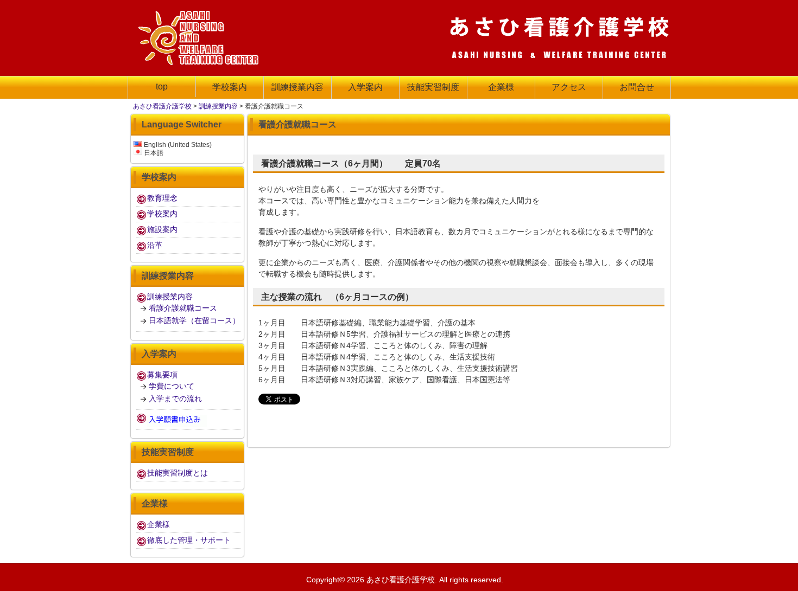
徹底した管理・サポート (189, 540)
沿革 (154, 245)
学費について (171, 386)
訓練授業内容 (218, 106)
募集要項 (162, 374)
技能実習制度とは (177, 472)
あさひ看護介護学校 (162, 106)
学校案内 (162, 213)
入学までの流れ (175, 398)
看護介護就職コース (183, 308)
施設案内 (162, 229)
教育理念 (162, 198)
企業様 (158, 524)
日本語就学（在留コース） (194, 320)
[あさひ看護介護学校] (200, 61)
